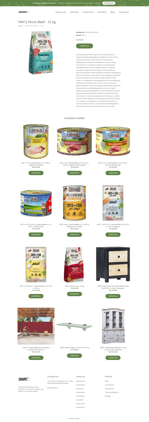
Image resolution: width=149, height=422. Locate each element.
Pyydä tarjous (109, 3)
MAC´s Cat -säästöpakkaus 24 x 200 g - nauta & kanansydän (113, 164)
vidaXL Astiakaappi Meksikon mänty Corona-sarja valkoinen (113, 349)
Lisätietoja (84, 46)
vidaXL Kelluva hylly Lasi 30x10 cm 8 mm (74, 348)
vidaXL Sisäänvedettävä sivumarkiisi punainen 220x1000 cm (36, 349)
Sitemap (108, 396)
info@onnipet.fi (52, 388)
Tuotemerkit (124, 12)
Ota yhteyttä (109, 385)
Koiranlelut (101, 12)
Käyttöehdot (109, 389)
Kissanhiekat (80, 385)
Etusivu (20, 26)
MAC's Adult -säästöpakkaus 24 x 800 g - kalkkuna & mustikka (74, 225)
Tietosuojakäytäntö (112, 392)
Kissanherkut (80, 381)
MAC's (96, 32)
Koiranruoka (88, 12)
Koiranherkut (80, 396)
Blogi (112, 12)
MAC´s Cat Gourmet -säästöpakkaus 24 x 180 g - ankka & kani (36, 225)
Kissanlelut (74, 12)
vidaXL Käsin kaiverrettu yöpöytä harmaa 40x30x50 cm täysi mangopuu (113, 287)
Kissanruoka (61, 12)
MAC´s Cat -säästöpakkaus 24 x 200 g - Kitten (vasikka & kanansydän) (74, 164)
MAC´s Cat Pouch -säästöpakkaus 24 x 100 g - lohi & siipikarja (113, 225)
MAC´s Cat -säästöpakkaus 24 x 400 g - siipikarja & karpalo (36, 164)
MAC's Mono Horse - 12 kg (74, 286)
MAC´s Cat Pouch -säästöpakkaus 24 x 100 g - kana (36, 287)
